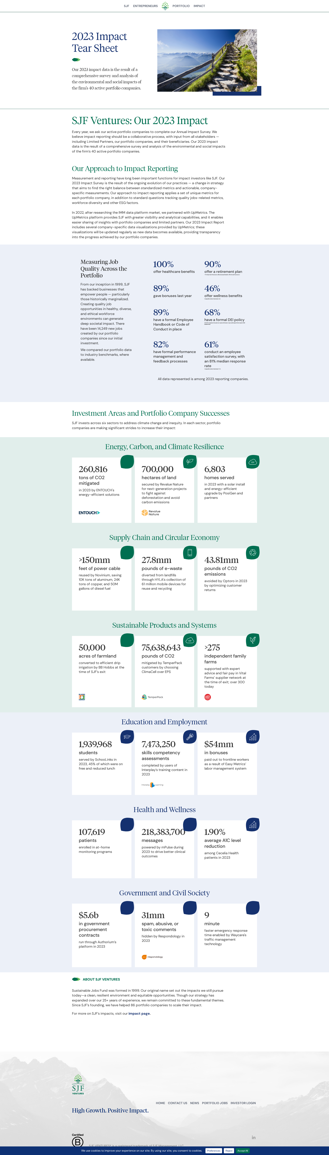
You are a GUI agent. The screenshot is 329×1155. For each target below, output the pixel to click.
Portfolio (181, 6)
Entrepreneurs (145, 6)
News (194, 1103)
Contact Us (177, 1103)
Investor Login (243, 1103)
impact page (139, 1013)
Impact (199, 6)
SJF (126, 6)
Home (160, 1103)
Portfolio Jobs (215, 1103)
